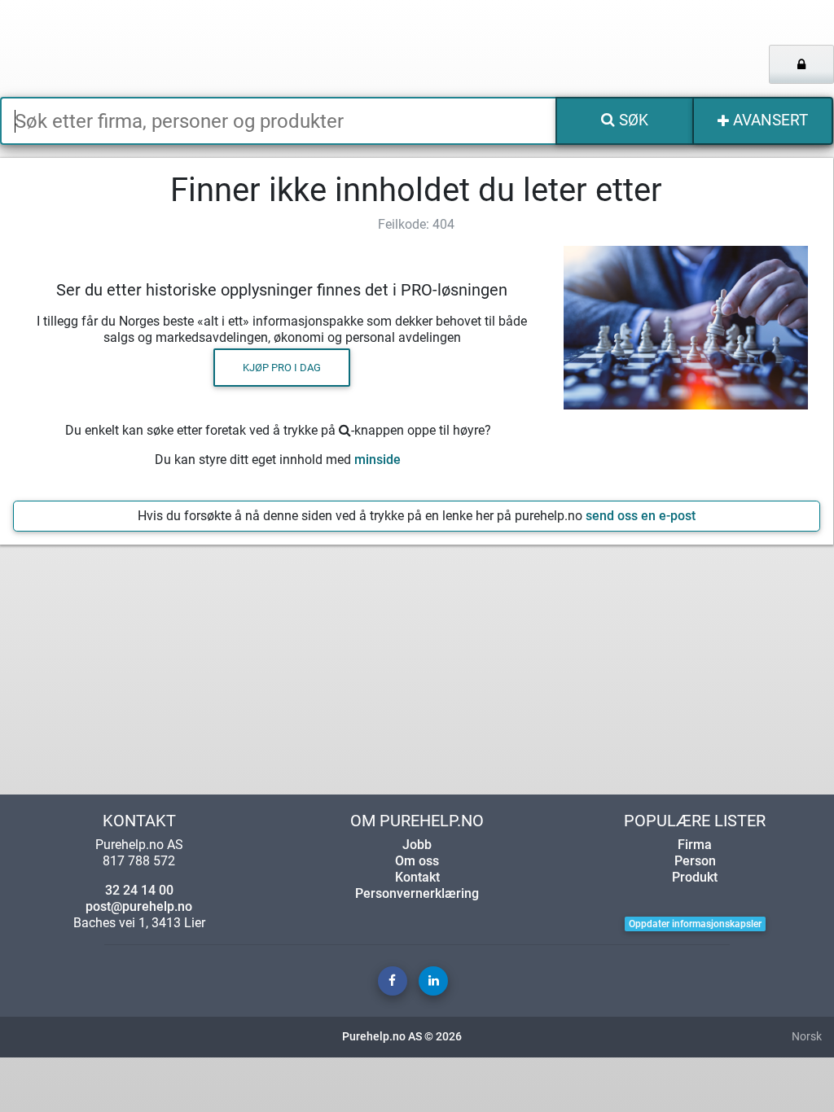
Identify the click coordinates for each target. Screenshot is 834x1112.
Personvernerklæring (417, 893)
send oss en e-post (641, 515)
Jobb (417, 844)
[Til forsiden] (173, 48)
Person (695, 861)
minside (377, 459)
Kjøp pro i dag (282, 367)
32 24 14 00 (139, 890)
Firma (695, 844)
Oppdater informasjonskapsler (695, 924)
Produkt (695, 877)
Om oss (417, 861)
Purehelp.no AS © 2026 (402, 1037)
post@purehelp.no (139, 906)
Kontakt (417, 877)
